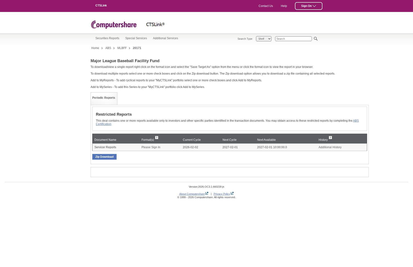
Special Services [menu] (136, 38)
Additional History (330, 147)
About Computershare (192, 193)
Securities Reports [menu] (107, 38)
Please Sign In (150, 147)
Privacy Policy (222, 193)
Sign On (306, 6)
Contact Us (266, 6)
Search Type (245, 38)
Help (284, 6)
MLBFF (122, 48)
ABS (108, 48)
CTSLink (101, 5)
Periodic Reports (103, 97)
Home (95, 48)
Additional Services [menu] (165, 38)
